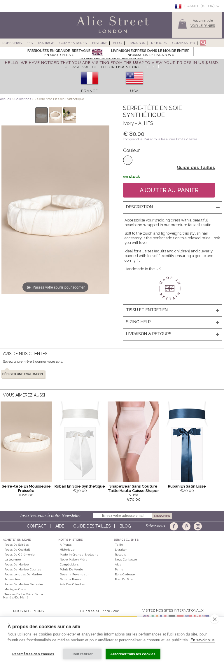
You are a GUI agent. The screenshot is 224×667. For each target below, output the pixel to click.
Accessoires (12, 579)
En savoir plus (202, 640)
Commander (183, 43)
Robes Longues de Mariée (23, 574)
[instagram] (197, 526)
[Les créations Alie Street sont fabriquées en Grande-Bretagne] (97, 52)
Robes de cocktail (17, 549)
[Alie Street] (86, 33)
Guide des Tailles (196, 167)
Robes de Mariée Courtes (22, 569)
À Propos (65, 544)
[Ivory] (128, 160)
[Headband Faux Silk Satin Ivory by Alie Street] (41, 115)
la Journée (12, 559)
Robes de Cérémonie (19, 554)
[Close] (151, 67)
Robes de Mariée (16, 564)
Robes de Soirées (16, 544)
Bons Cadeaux (125, 574)
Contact (36, 526)
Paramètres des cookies (33, 654)
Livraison (137, 43)
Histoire (99, 43)
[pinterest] (186, 526)
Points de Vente (71, 569)
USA (134, 91)
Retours (159, 43)
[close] (214, 619)
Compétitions (69, 564)
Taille (119, 544)
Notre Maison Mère (74, 559)
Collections (23, 99)
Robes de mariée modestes (23, 584)
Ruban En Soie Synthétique (80, 486)
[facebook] (174, 526)
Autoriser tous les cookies (132, 654)
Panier (120, 569)
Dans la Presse (70, 579)
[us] (134, 86)
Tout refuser (82, 654)
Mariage (46, 43)
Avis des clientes (72, 584)
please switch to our (102, 67)
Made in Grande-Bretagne (79, 554)
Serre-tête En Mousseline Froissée (26, 488)
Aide (59, 526)
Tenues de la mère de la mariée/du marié (23, 596)
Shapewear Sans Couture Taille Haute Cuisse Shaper (133, 488)
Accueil (5, 99)
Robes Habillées (17, 43)
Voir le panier (202, 26)
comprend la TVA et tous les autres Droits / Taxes (160, 139)
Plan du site (124, 579)
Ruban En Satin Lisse (187, 486)
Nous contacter (126, 559)
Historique (67, 549)
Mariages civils (15, 589)
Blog (117, 43)
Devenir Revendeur (74, 574)
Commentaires (73, 43)
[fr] (89, 86)
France (89, 91)
